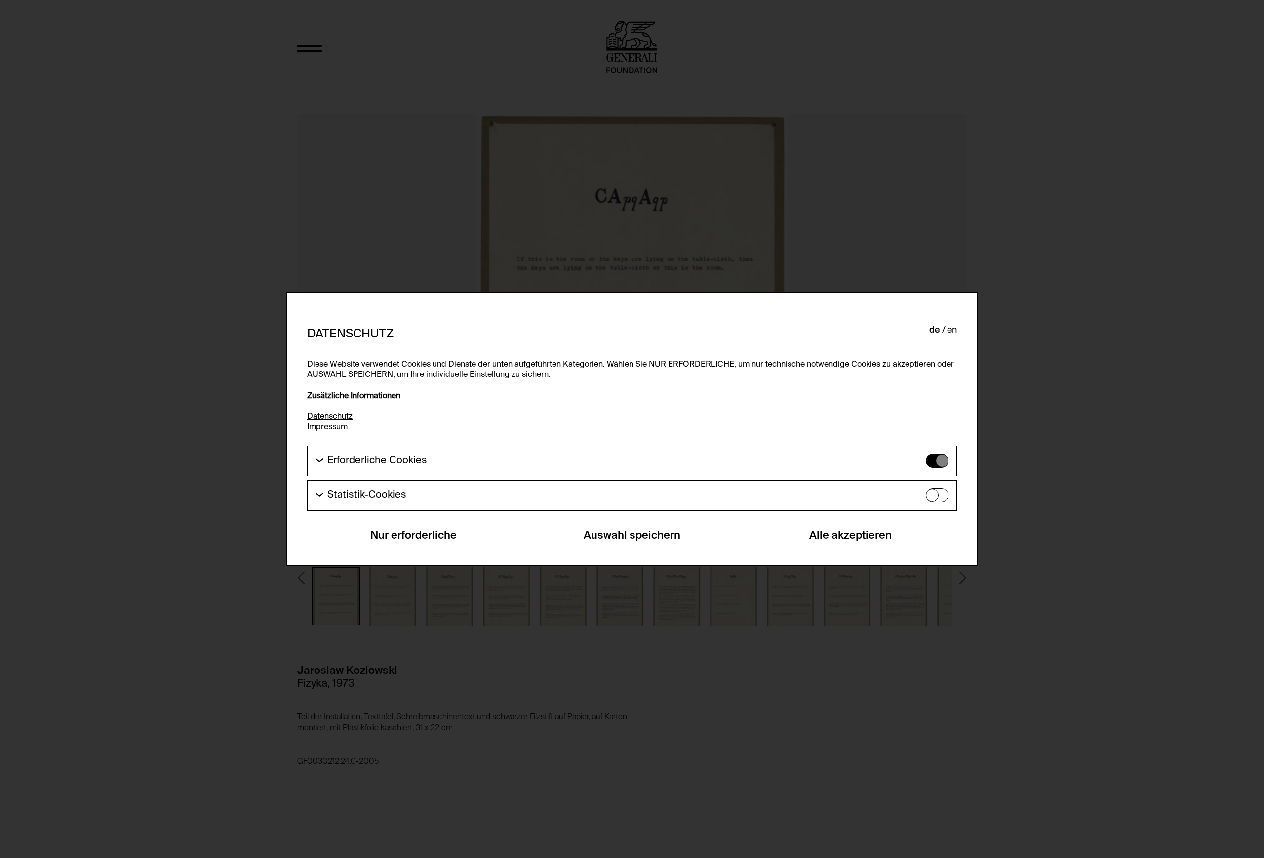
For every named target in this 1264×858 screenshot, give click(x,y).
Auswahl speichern (632, 535)
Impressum (327, 427)
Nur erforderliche (413, 535)
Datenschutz (330, 417)
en (952, 330)
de (934, 330)
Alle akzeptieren (850, 535)
